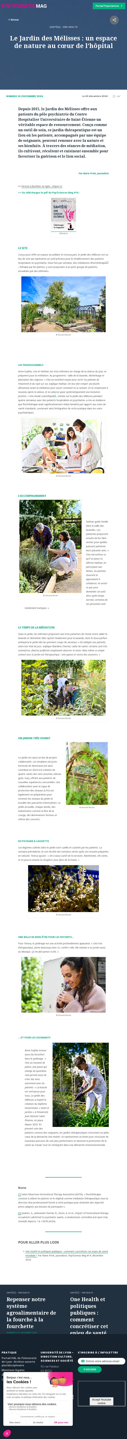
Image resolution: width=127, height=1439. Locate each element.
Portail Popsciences (107, 5)
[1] (107, 262)
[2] (55, 395)
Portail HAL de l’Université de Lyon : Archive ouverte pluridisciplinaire (19, 1361)
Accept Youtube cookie (101, 1401)
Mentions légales (13, 1370)
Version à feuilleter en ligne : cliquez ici (41, 186)
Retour (14, 19)
